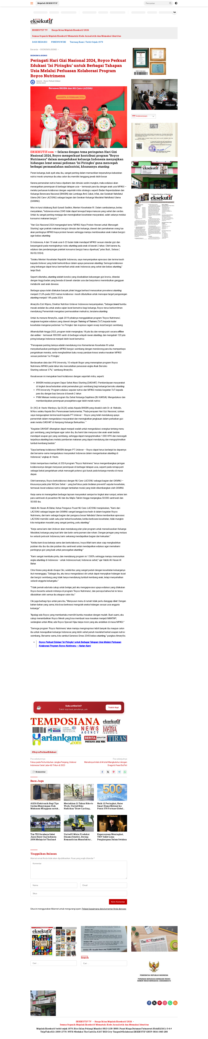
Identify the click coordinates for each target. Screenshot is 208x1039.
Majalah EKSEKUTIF (47, 3)
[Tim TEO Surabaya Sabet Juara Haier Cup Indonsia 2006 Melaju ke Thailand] (45, 823)
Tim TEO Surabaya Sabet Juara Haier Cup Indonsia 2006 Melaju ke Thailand (43, 837)
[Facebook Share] (102, 772)
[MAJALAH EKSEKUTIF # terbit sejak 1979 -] (43, 1003)
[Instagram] (165, 1003)
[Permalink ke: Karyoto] (32, 82)
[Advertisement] (78, 677)
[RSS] (175, 1003)
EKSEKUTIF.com (42, 152)
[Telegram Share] (119, 772)
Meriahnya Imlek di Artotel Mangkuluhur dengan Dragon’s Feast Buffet (105, 762)
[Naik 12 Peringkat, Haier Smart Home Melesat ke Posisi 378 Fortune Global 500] (112, 792)
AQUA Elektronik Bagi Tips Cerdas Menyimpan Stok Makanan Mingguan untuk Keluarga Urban (44, 806)
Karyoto (39, 81)
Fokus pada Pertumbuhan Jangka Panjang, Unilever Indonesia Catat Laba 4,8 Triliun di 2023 (53, 762)
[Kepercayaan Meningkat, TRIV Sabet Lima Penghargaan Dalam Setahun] (112, 823)
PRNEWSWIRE (58, 42)
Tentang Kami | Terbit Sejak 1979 (86, 42)
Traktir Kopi (113, 707)
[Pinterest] (159, 1003)
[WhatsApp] (170, 1003)
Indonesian (141, 116)
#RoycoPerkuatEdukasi (44, 752)
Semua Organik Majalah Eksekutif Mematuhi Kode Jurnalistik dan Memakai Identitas (76, 36)
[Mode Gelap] (176, 3)
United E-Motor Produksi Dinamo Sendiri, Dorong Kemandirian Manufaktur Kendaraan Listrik (77, 837)
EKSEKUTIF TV (40, 30)
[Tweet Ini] (108, 772)
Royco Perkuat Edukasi (52, 81)
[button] (170, 3)
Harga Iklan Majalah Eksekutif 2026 (70, 30)
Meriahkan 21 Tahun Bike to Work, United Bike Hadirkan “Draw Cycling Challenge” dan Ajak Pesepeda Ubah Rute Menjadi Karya (78, 806)
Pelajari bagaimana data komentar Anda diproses (104, 909)
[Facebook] (149, 1003)
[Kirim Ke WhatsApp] (125, 772)
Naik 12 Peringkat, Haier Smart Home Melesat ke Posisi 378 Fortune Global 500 (110, 806)
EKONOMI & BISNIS (38, 55)
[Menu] (32, 3)
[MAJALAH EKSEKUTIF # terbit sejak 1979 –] (41, 21)
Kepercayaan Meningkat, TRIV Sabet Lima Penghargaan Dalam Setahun (112, 837)
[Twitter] (154, 1003)
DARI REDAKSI (39, 42)
